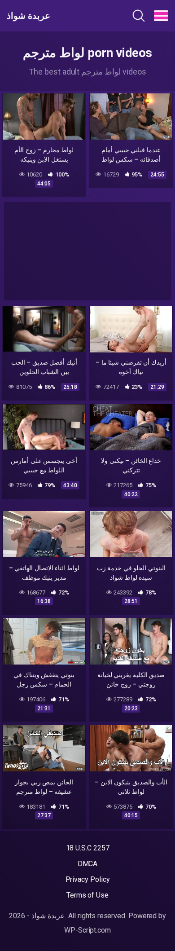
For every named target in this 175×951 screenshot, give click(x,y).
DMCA (88, 863)
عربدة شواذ (28, 15)
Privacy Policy (88, 879)
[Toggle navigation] (161, 15)
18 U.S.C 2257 (87, 848)
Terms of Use (87, 895)
